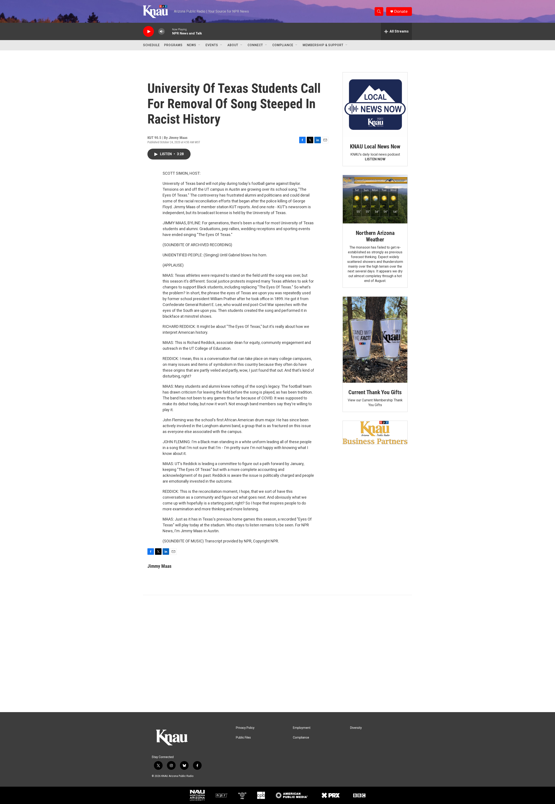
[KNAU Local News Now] (375, 104)
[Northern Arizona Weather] (375, 199)
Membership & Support (323, 45)
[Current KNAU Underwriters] (375, 432)
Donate (401, 11)
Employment (301, 727)
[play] (148, 31)
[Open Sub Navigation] (199, 45)
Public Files (243, 737)
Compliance (282, 45)
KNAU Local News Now (375, 146)
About (232, 45)
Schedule (151, 45)
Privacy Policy (245, 727)
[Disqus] (277, 653)
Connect (255, 45)
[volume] (161, 31)
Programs (173, 45)
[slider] (168, 31)
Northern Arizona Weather (375, 236)
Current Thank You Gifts (375, 392)
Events (212, 45)
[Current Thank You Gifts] (375, 340)
